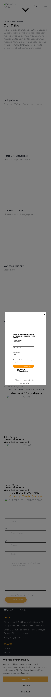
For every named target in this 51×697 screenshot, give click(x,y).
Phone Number (17, 347)
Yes (18, 361)
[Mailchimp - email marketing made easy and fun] (22, 372)
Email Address (16, 341)
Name (14, 354)
